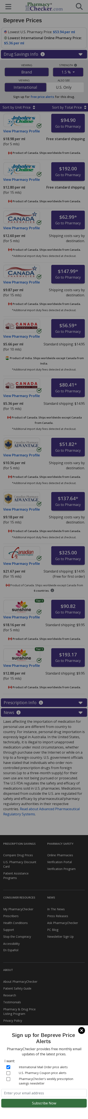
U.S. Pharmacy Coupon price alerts (42, 1073)
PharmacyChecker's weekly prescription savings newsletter (46, 1081)
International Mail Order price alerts (43, 1067)
